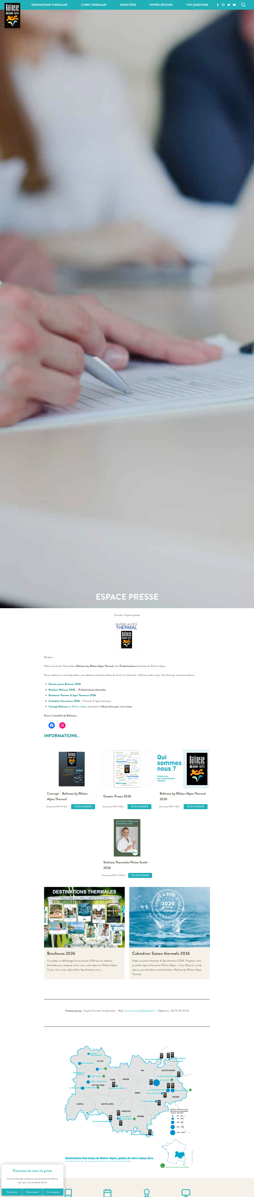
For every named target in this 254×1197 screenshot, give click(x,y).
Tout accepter (53, 1192)
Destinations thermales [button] (49, 5)
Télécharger (83, 806)
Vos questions (197, 5)
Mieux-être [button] (128, 5)
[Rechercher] (243, 5)
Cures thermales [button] (93, 5)
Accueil (118, 615)
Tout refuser (12, 1192)
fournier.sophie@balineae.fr (140, 1011)
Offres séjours (161, 5)
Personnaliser (32, 1192)
